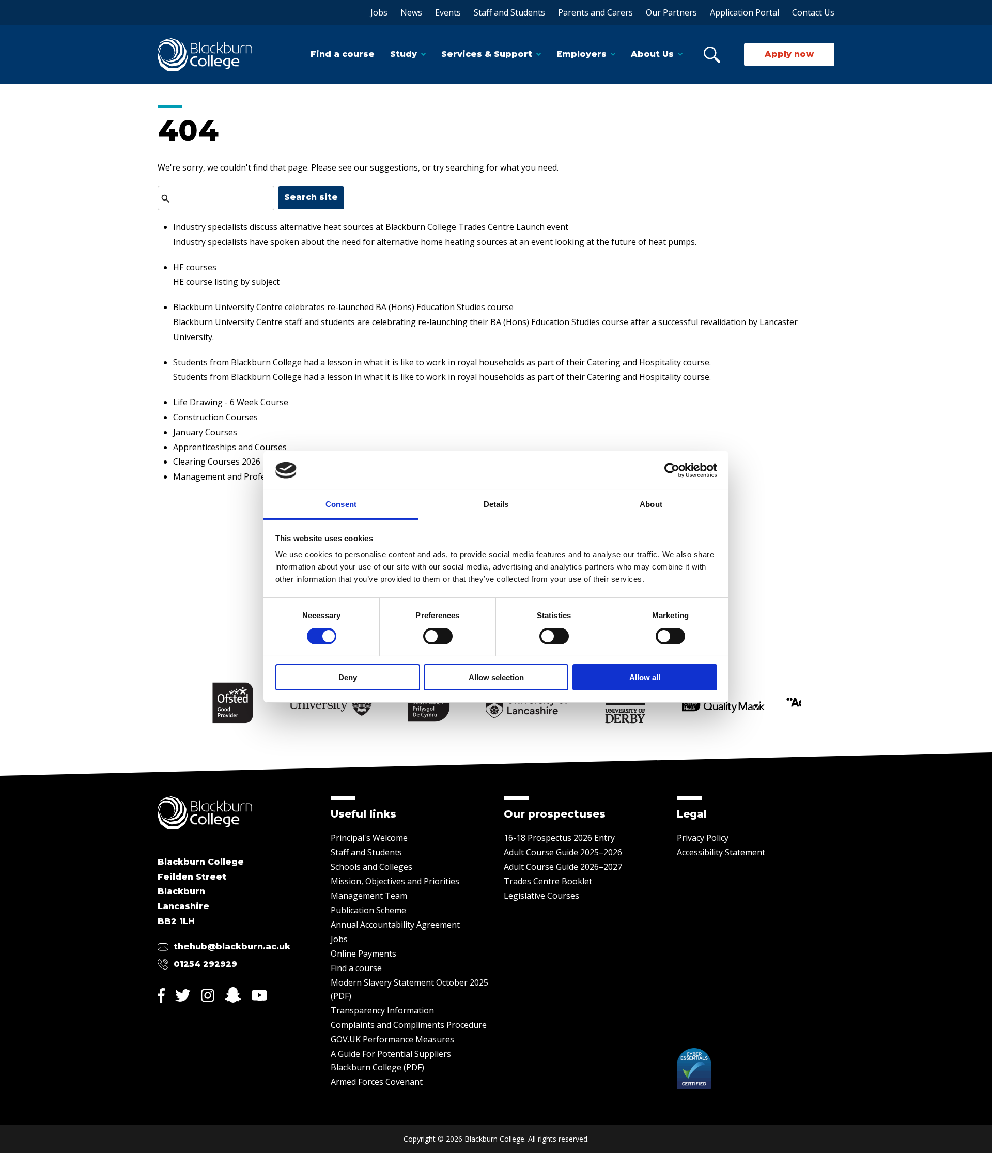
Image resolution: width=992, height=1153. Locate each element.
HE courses (194, 267)
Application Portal (744, 12)
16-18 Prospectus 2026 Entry (559, 837)
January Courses (205, 432)
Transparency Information (382, 1010)
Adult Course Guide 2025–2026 (563, 852)
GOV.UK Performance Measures (392, 1039)
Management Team (369, 895)
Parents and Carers (595, 12)
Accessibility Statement (721, 852)
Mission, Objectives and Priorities (395, 881)
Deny (347, 677)
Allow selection (496, 677)
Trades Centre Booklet (548, 881)
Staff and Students (509, 12)
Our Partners (671, 12)
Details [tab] (496, 504)
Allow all (644, 677)
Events (448, 12)
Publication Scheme (368, 910)
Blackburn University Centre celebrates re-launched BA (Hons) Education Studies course (343, 307)
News (411, 12)
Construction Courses (215, 417)
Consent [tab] (341, 504)
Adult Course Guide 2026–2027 (563, 866)
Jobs (379, 12)
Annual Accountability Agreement (395, 924)
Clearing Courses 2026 (216, 461)
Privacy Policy (703, 837)
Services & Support (486, 54)
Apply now (789, 54)
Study (403, 54)
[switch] (438, 636)
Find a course (343, 54)
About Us (652, 54)
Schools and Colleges (371, 866)
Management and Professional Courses (250, 476)
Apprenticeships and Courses (230, 447)
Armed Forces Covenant (377, 1081)
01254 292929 (205, 964)
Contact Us (813, 12)
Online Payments (363, 953)
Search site (311, 197)
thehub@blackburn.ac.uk (232, 946)
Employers (581, 54)
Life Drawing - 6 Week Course (230, 402)
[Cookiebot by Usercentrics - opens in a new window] (672, 470)
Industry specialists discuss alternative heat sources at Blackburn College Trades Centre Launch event (370, 227)
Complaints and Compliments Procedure (409, 1025)
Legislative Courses (541, 895)
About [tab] (651, 504)
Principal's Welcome (369, 837)
